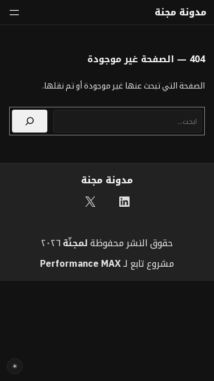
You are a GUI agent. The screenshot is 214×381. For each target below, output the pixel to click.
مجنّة (73, 242)
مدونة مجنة (181, 12)
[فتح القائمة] (14, 12)
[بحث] (29, 121)
